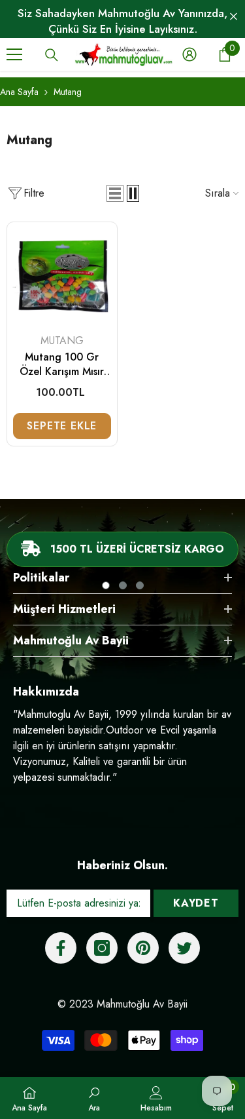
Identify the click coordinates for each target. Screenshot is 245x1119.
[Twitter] (184, 948)
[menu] (14, 54)
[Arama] (51, 55)
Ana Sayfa (19, 91)
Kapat (233, 17)
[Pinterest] (143, 948)
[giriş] (189, 54)
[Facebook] (60, 948)
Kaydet (196, 903)
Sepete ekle (62, 425)
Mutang (68, 91)
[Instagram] (102, 948)
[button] (114, 193)
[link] (94, 1098)
